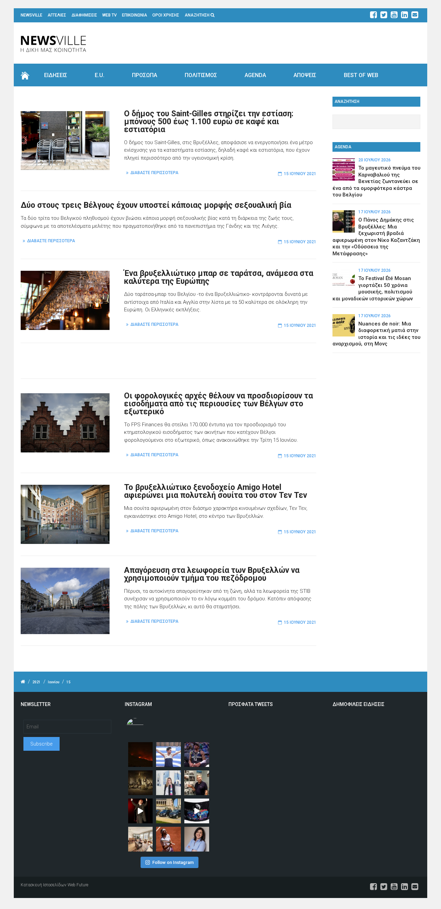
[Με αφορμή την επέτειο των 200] (140, 782)
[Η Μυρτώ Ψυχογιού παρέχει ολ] (196, 839)
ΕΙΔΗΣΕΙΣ (55, 75)
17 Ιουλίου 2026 (374, 212)
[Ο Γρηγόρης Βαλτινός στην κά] (140, 811)
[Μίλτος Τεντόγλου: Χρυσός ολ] (168, 754)
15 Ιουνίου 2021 (300, 173)
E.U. (99, 75)
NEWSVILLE (31, 15)
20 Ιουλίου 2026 (374, 160)
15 (68, 682)
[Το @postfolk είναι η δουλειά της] (196, 811)
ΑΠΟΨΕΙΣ (305, 75)
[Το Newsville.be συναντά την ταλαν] (168, 782)
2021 (36, 682)
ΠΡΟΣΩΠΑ (144, 75)
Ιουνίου (53, 682)
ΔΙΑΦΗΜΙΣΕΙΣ (84, 15)
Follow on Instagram (173, 862)
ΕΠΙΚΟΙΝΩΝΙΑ (134, 15)
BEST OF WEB (361, 75)
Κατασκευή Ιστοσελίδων (43, 885)
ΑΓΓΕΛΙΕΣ (57, 15)
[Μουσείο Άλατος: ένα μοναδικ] (196, 782)
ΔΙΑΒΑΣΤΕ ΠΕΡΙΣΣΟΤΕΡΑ (154, 172)
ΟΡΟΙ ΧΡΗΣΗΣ (165, 15)
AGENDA (255, 75)
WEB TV (109, 15)
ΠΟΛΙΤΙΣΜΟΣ (201, 75)
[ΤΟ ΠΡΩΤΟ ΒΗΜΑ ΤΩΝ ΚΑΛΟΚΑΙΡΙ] (168, 811)
